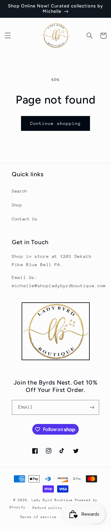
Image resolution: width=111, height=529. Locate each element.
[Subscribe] (92, 407)
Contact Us (24, 219)
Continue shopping (55, 123)
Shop (17, 205)
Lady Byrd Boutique (52, 500)
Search (19, 191)
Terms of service (38, 517)
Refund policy (47, 508)
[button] (8, 35)
